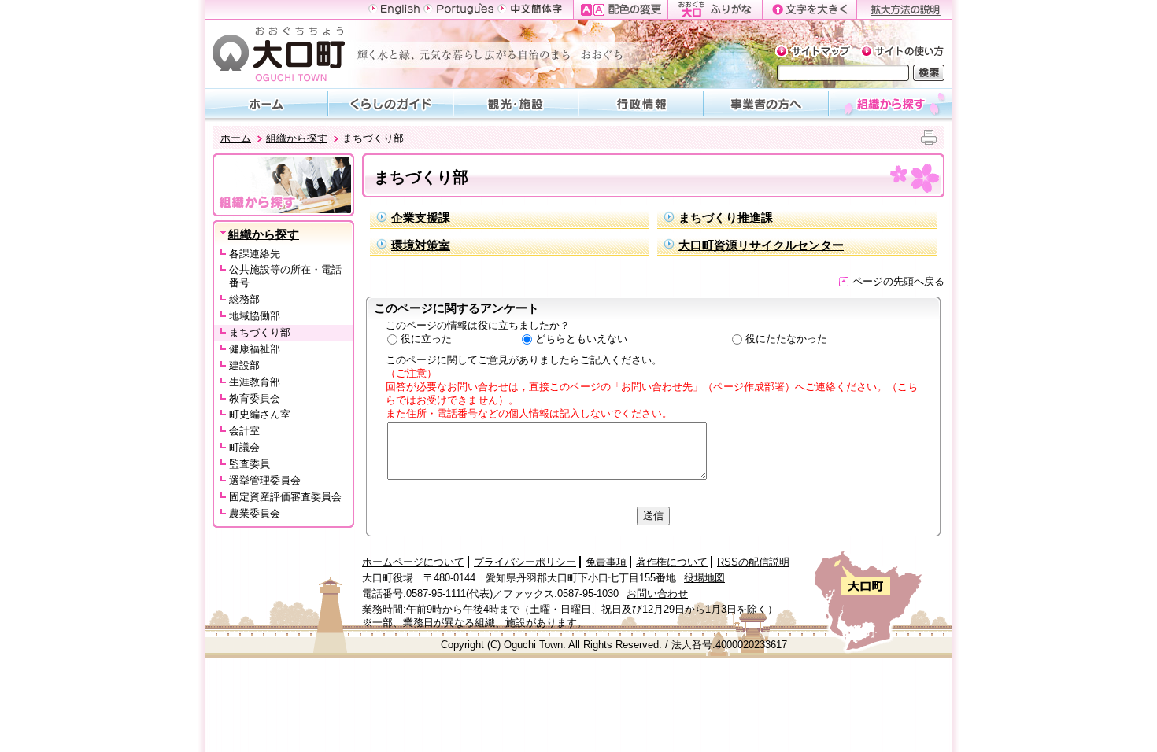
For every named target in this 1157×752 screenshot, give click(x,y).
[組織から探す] (891, 103)
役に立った (426, 339)
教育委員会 (254, 398)
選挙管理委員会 (265, 480)
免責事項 (606, 562)
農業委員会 (254, 513)
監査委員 (249, 464)
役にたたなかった (786, 339)
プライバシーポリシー (525, 562)
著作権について (672, 562)
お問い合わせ (657, 593)
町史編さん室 (259, 414)
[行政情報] (641, 103)
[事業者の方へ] (766, 103)
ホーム (235, 138)
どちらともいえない (581, 339)
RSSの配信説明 (753, 562)
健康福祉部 (254, 349)
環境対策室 (420, 245)
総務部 (244, 299)
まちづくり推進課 (725, 217)
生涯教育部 (254, 382)
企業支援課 (420, 217)
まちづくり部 (259, 332)
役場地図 (704, 578)
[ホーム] (266, 103)
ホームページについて (413, 562)
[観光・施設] (516, 103)
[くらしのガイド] (391, 103)
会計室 (244, 431)
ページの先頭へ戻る (898, 281)
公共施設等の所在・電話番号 (285, 276)
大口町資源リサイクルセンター (761, 245)
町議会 (244, 447)
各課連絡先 (254, 254)
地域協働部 (254, 316)
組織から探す (296, 138)
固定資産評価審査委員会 (285, 497)
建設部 (244, 365)
